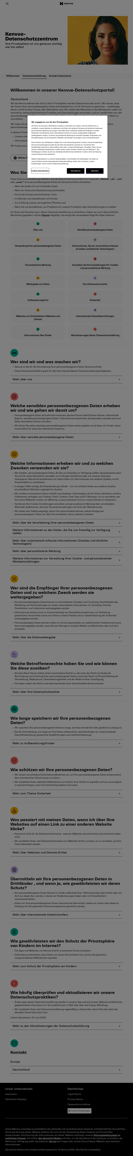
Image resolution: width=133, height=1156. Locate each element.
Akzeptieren (76, 171)
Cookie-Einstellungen (40, 171)
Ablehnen (95, 171)
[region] (67, 147)
